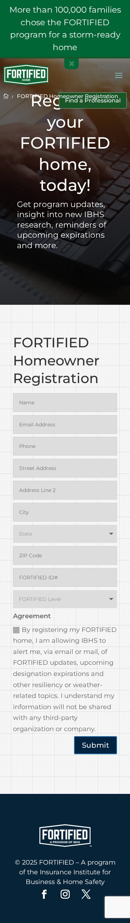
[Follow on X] (86, 894)
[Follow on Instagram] (65, 894)
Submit (95, 745)
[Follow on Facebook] (44, 894)
